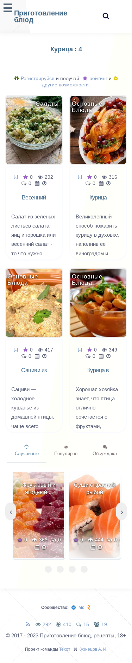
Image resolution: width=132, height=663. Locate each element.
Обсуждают (105, 453)
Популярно (65, 453)
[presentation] (10, 511)
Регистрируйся (37, 78)
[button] (48, 569)
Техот (64, 649)
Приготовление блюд (40, 16)
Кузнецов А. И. (92, 649)
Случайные (27, 453)
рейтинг (97, 78)
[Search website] (106, 16)
